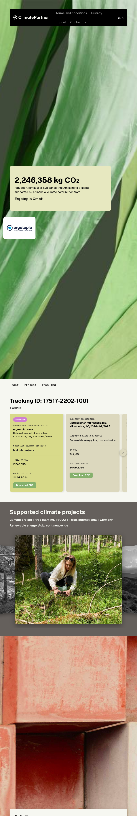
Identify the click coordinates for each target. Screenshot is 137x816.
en (119, 17)
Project (30, 385)
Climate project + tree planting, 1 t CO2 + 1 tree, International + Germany (61, 520)
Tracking (49, 385)
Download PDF (24, 485)
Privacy (96, 13)
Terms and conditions (71, 13)
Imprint (61, 22)
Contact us (78, 22)
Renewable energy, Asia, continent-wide (39, 525)
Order (14, 385)
